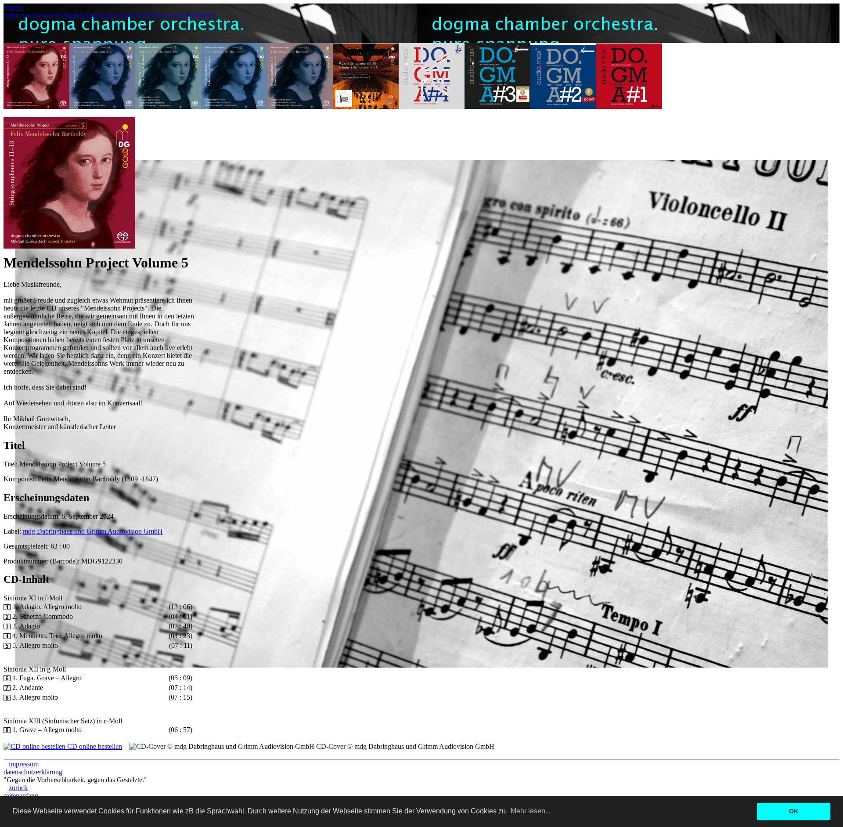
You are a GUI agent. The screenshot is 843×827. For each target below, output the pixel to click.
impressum (24, 764)
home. (12, 15)
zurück (18, 787)
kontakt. (206, 15)
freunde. (155, 15)
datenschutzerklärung (33, 772)
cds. (172, 15)
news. (29, 15)
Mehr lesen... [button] (531, 811)
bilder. (186, 15)
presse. (116, 15)
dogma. (72, 15)
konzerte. (49, 15)
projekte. (95, 15)
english (13, 7)
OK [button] (793, 811)
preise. (135, 15)
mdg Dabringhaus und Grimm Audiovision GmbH (93, 531)
